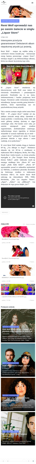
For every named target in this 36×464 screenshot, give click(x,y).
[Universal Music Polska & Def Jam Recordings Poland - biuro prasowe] (3, 4)
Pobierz (32, 242)
